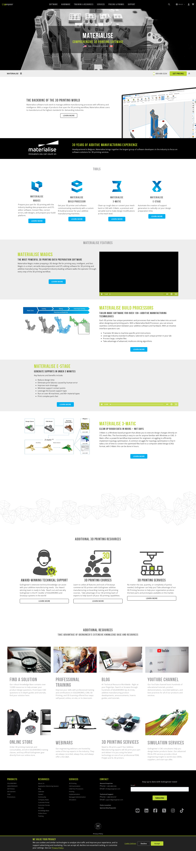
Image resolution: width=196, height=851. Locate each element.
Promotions (11, 797)
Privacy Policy (57, 848)
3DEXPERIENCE (12, 786)
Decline (144, 843)
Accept (157, 843)
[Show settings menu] (171, 294)
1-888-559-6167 (111, 797)
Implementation (74, 794)
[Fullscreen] (176, 294)
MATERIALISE (13, 73)
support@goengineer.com (114, 800)
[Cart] (193, 4)
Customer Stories (44, 805)
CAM (8, 794)
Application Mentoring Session (48, 786)
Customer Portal (43, 802)
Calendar (41, 791)
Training (41, 816)
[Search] (169, 4)
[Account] (188, 4)
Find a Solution (13, 648)
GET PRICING (178, 73)
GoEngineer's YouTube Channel (158, 648)
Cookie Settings (130, 843)
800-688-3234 (161, 73)
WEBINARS (57, 710)
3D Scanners (11, 791)
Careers (40, 794)
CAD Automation (74, 786)
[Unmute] (167, 294)
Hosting (71, 791)
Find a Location (105, 805)
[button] (180, 4)
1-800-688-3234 (111, 786)
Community (42, 797)
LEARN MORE (68, 115)
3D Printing (72, 783)
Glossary (41, 808)
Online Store (12, 710)
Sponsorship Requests (108, 808)
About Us (41, 783)
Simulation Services (153, 710)
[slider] (137, 294)
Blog (101, 648)
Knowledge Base (43, 811)
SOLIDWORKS (12, 783)
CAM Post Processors (76, 789)
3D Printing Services (107, 710)
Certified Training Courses (64, 648)
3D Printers (11, 789)
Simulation (72, 800)
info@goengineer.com (112, 789)
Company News (43, 800)
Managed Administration (77, 797)
